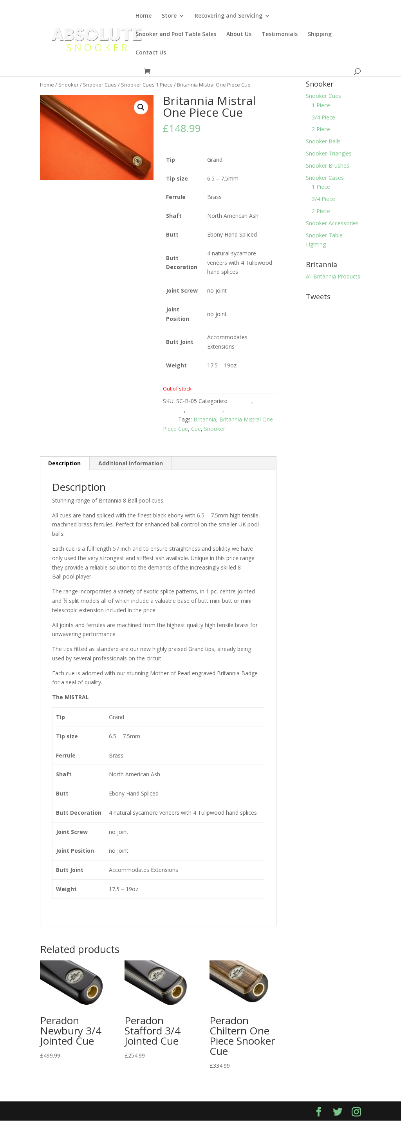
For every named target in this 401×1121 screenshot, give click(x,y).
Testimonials (280, 34)
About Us (238, 34)
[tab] (65, 463)
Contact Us (150, 53)
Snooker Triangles (329, 153)
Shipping (320, 34)
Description (64, 463)
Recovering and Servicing (228, 16)
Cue (196, 428)
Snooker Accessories (332, 223)
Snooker (68, 84)
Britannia (240, 401)
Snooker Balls (323, 141)
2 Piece (321, 129)
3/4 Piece (323, 117)
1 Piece (321, 105)
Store (169, 16)
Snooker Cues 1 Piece (147, 84)
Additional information (130, 463)
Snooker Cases (325, 177)
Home (143, 16)
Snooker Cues (100, 84)
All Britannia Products (333, 276)
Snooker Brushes (327, 165)
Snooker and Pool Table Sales (175, 34)
